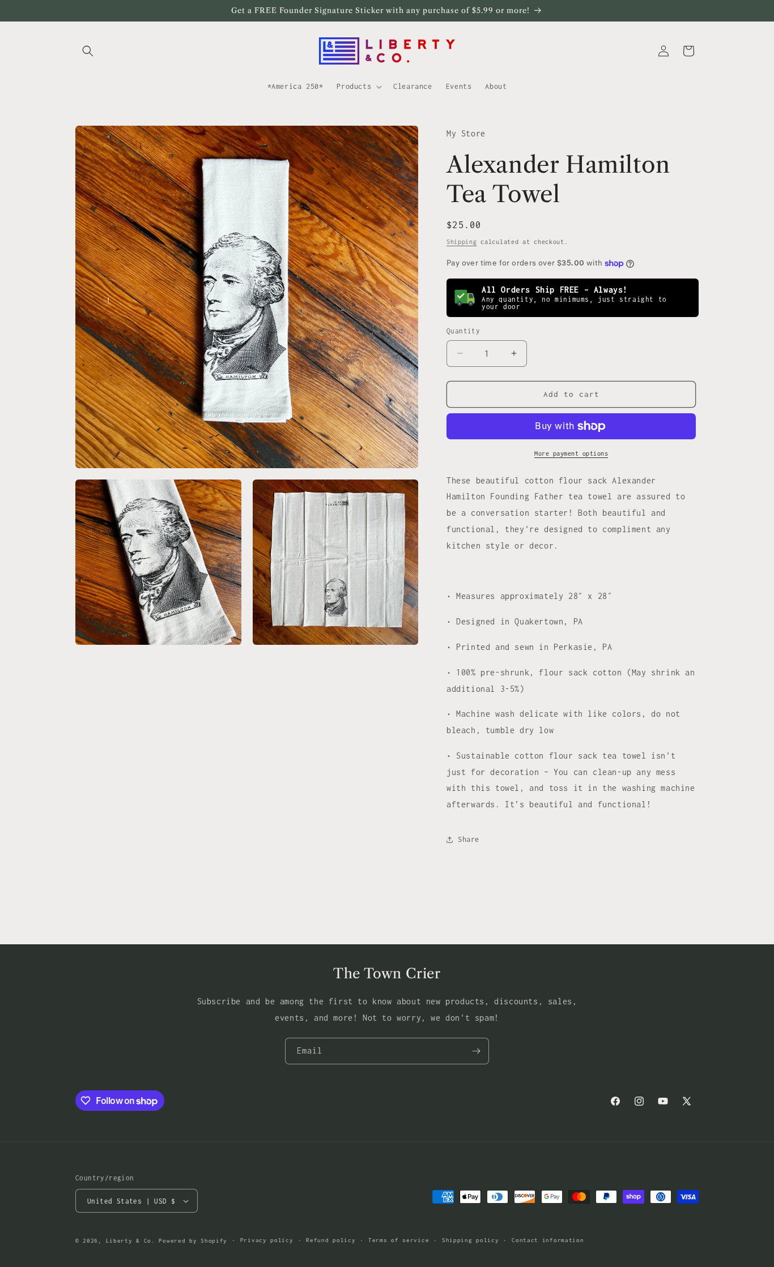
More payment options (571, 453)
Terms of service (398, 1240)
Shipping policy (470, 1240)
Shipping (461, 241)
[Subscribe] (475, 1051)
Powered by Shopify (193, 1241)
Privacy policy (267, 1240)
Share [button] (468, 839)
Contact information (548, 1240)
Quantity (463, 331)
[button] (87, 50)
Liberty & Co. (130, 1241)
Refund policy (330, 1240)
